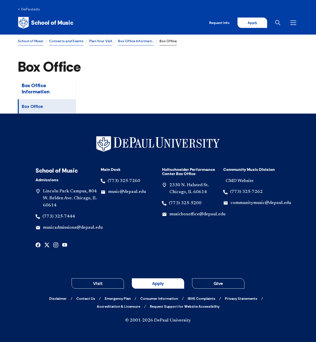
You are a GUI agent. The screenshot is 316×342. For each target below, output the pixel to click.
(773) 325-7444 (58, 216)
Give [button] (218, 283)
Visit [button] (98, 283)
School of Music (30, 41)
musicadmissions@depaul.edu (73, 227)
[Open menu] (294, 22)
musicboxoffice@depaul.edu (197, 214)
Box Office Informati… (136, 41)
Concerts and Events (66, 41)
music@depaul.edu (127, 192)
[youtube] (64, 244)
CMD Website (240, 181)
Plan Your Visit (100, 41)
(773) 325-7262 (246, 192)
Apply (252, 22)
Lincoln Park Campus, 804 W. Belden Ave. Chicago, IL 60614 (70, 198)
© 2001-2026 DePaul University (158, 320)
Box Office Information (36, 88)
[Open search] (278, 22)
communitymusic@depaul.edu (261, 203)
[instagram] (55, 244)
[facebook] (38, 244)
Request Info (219, 22)
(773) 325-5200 (185, 203)
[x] (46, 244)
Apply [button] (158, 283)
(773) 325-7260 (124, 181)
